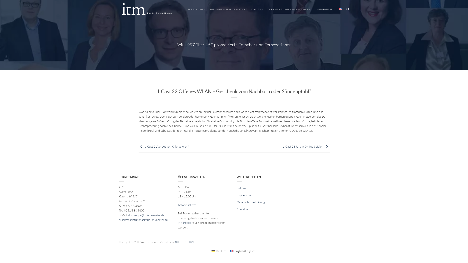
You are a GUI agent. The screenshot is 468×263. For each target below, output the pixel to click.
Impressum (244, 195)
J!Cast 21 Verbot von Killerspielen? (166, 146)
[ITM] (146, 9)
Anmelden (243, 209)
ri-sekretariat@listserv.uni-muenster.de (143, 220)
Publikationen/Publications (229, 9)
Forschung (195, 9)
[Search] (347, 9)
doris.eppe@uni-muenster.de (146, 215)
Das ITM (256, 9)
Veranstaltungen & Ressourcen (289, 9)
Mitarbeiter (325, 9)
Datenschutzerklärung (251, 202)
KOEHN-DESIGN (184, 241)
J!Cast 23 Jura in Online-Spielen (303, 146)
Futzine (241, 188)
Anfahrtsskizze (187, 205)
